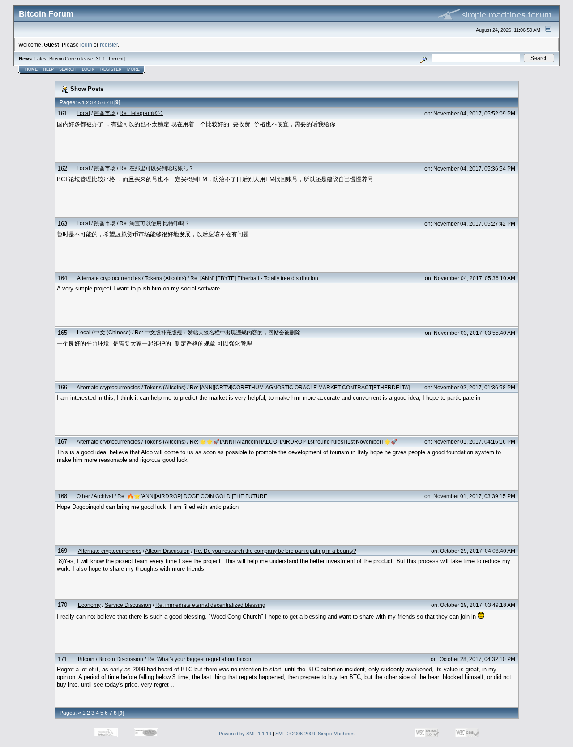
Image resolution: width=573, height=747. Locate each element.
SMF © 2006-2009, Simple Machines (315, 733)
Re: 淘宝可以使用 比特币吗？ (155, 223)
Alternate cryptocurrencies (109, 278)
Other (83, 496)
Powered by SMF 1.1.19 (245, 733)
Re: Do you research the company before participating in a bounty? (275, 551)
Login (88, 69)
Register (111, 69)
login (86, 44)
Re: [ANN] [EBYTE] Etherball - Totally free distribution (254, 278)
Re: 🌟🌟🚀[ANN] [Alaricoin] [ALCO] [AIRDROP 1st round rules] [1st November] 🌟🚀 (294, 441)
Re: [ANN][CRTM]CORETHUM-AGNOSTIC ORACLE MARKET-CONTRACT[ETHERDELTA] (300, 387)
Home (31, 69)
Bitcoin (86, 659)
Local (83, 113)
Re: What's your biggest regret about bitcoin (200, 659)
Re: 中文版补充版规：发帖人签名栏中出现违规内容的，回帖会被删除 (217, 332)
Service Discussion (128, 605)
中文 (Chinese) (112, 332)
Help (48, 69)
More (133, 69)
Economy (89, 605)
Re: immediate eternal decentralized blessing (210, 605)
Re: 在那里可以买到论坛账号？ (157, 168)
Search (68, 69)
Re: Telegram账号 (141, 113)
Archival (103, 496)
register (109, 44)
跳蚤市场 (104, 113)
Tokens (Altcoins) (165, 278)
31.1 (100, 58)
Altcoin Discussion (167, 551)
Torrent (116, 58)
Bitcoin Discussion (120, 659)
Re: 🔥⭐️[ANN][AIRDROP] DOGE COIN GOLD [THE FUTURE (192, 496)
